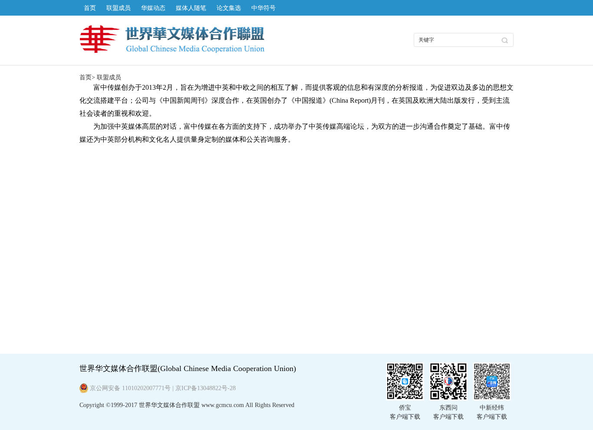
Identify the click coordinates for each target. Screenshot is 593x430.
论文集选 (229, 8)
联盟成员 (118, 8)
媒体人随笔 (191, 8)
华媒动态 (153, 8)
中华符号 (263, 8)
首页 (90, 8)
